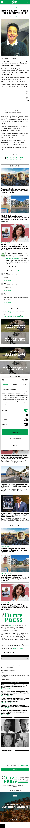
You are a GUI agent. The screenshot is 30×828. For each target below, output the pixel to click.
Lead (14, 6)
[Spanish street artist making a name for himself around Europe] (15, 338)
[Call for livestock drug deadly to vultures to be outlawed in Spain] (15, 325)
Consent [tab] (5, 384)
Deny (15, 445)
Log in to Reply (7, 280)
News (16, 147)
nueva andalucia (10, 159)
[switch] (26, 415)
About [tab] (24, 384)
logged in (11, 312)
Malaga (19, 6)
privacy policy (24, 765)
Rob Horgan (17, 16)
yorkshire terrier (15, 162)
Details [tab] (15, 384)
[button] (27, 658)
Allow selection (15, 439)
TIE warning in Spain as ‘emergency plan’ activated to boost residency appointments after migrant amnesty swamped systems (15, 515)
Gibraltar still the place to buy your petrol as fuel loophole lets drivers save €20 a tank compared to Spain (15, 486)
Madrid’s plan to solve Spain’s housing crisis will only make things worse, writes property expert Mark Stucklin (14, 190)
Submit (15, 770)
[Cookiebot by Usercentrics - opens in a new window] (21, 380)
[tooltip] (7, 266)
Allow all (15, 432)
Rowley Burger (19, 159)
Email (3, 755)
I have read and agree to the (15, 765)
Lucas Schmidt (13, 157)
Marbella (21, 157)
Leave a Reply (20, 270)
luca (7, 157)
